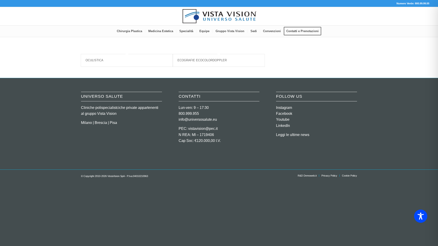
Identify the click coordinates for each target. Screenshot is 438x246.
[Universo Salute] (219, 16)
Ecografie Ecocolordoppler (202, 60)
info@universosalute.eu (198, 119)
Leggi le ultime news (292, 135)
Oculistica (94, 60)
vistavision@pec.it (203, 129)
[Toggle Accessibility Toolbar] (421, 216)
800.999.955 (189, 113)
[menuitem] (129, 31)
